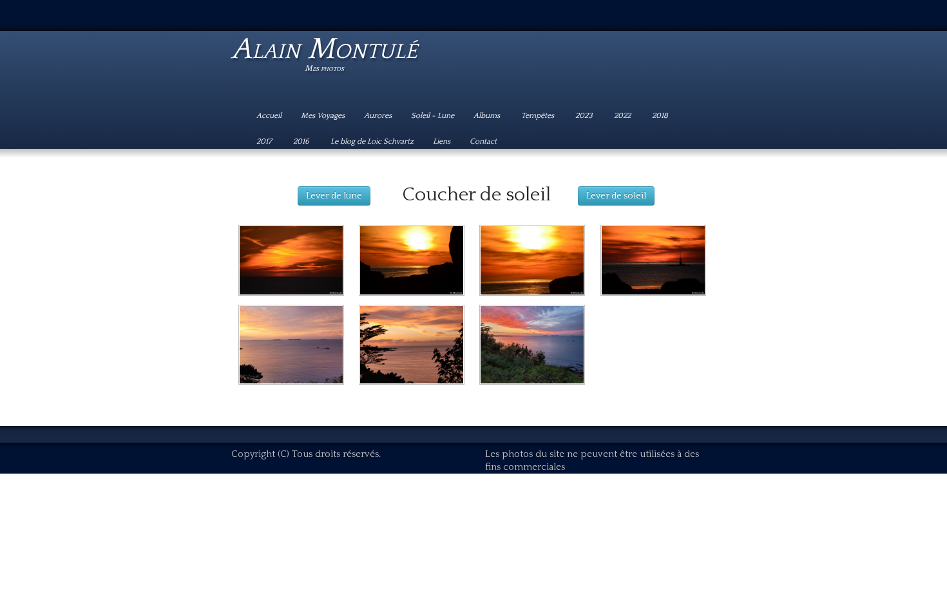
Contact (483, 141)
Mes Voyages (323, 115)
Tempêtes (538, 115)
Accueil (269, 115)
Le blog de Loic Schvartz (372, 141)
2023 (585, 115)
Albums (488, 115)
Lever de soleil (616, 196)
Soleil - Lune (432, 115)
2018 (661, 115)
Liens (441, 141)
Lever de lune (334, 196)
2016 (302, 141)
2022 (623, 115)
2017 (265, 141)
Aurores (378, 115)
